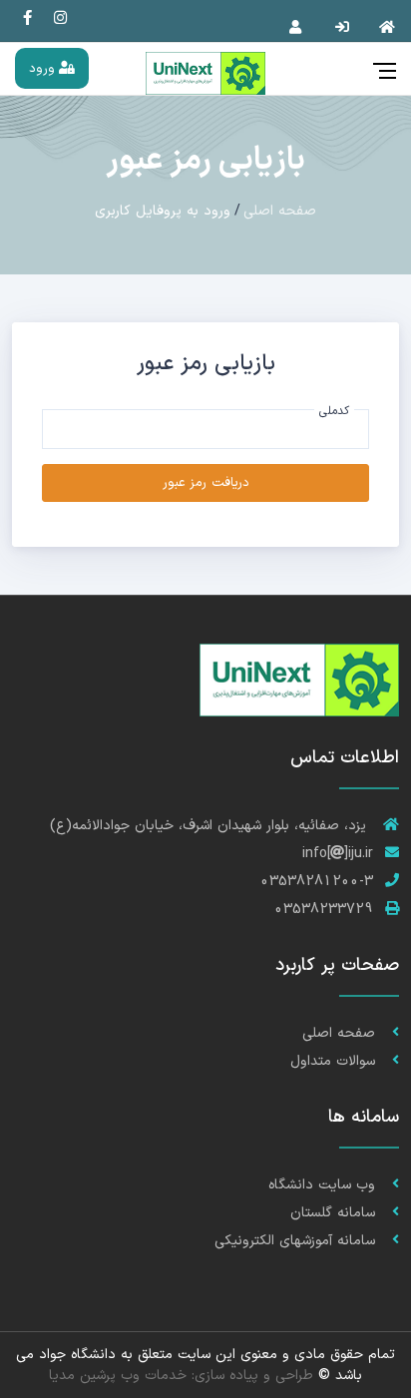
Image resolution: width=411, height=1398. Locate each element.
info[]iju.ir (337, 853)
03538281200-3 (316, 881)
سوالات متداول (335, 1061)
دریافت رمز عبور (206, 483)
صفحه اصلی (279, 211)
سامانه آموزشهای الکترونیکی (297, 1240)
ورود (44, 68)
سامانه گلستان (335, 1212)
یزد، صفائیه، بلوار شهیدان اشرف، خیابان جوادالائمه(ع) (210, 825)
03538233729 (323, 909)
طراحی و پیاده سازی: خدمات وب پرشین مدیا (181, 1375)
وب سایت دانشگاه (324, 1184)
